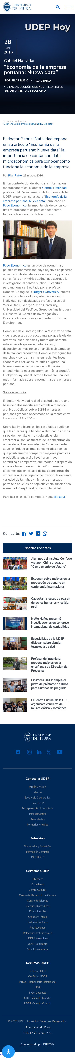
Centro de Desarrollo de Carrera (37, 895)
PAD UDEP (37, 857)
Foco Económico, (15, 205)
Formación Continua (37, 852)
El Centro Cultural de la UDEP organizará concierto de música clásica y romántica (50, 704)
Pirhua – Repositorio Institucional (37, 982)
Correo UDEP (37, 971)
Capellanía (37, 884)
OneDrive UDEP (37, 976)
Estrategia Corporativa (37, 798)
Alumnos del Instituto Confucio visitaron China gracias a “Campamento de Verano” (51, 563)
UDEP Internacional (37, 938)
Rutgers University (46, 292)
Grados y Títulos (37, 917)
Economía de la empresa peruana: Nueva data (35, 198)
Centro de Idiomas (37, 901)
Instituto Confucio (37, 922)
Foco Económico (15, 265)
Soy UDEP (38, 803)
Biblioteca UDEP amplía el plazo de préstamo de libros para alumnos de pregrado (49, 684)
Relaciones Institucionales (37, 933)
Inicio (6, 121)
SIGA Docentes (37, 993)
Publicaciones (37, 928)
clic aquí (59, 497)
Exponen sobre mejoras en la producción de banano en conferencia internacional (50, 583)
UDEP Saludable (37, 944)
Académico (43, 81)
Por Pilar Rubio (16, 80)
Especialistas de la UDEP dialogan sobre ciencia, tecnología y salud (47, 643)
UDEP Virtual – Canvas (37, 1003)
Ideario (38, 792)
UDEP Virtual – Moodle (37, 998)
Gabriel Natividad (54, 188)
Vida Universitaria (37, 949)
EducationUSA (37, 911)
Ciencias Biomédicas (37, 906)
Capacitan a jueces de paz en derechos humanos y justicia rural (50, 603)
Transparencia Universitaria (37, 808)
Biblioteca (37, 879)
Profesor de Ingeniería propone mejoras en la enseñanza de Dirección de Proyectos (49, 665)
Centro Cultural (37, 890)
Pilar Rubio (15, 175)
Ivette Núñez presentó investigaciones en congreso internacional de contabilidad (50, 623)
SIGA (37, 987)
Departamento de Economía (25, 91)
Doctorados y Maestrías (37, 846)
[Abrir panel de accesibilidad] (8, 1051)
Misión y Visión (37, 787)
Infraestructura (37, 814)
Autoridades (37, 819)
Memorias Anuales (37, 825)
